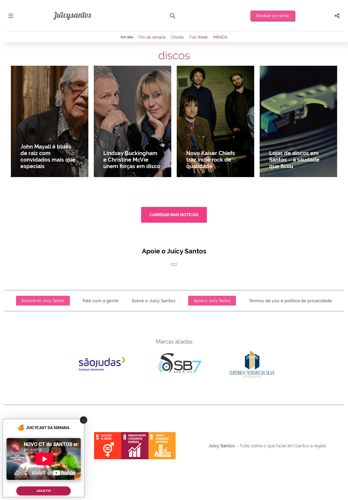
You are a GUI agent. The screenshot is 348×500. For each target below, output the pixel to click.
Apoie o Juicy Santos (212, 300)
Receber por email (272, 16)
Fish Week (198, 37)
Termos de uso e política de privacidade (290, 300)
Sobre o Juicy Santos (153, 300)
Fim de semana (152, 37)
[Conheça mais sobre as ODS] (135, 445)
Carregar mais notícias (174, 215)
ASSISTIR (43, 491)
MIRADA (220, 37)
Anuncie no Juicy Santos (42, 300)
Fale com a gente (101, 300)
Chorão (177, 37)
